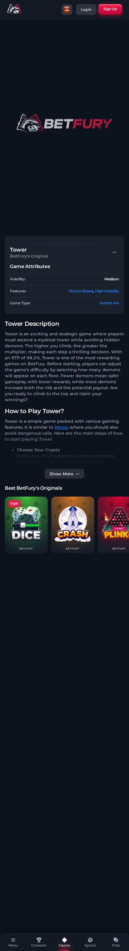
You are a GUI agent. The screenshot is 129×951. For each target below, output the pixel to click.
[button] (26, 525)
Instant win (109, 303)
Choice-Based (81, 291)
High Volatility (107, 291)
